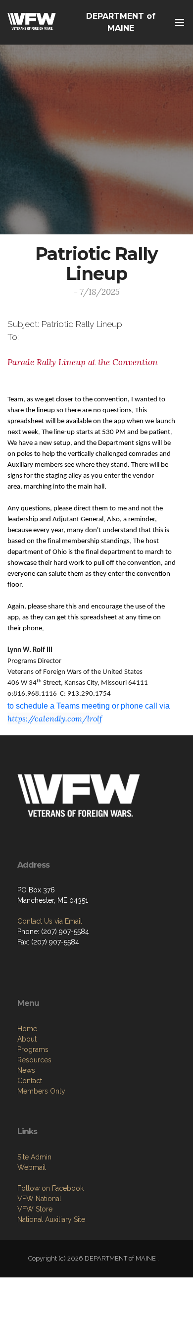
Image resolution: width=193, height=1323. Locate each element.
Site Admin (34, 1157)
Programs (32, 1049)
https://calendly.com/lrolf (54, 718)
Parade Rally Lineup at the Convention (83, 362)
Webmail (31, 1167)
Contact (29, 1081)
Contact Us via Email (49, 921)
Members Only (41, 1091)
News (26, 1070)
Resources (34, 1060)
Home (27, 1029)
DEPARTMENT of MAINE (120, 22)
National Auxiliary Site (51, 1219)
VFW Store (34, 1209)
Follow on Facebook (50, 1188)
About (27, 1039)
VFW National (39, 1199)
